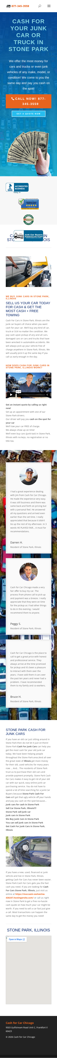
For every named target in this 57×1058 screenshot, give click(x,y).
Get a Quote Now (29, 114)
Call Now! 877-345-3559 (30, 101)
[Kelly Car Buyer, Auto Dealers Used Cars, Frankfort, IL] (17, 188)
